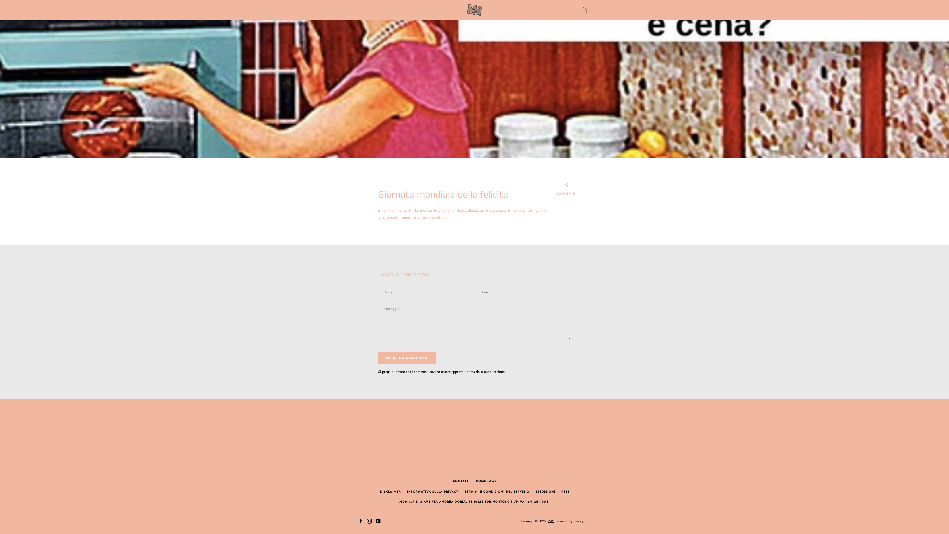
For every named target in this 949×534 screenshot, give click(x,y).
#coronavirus (518, 211)
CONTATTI (461, 481)
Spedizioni (545, 492)
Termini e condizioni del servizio (497, 492)
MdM (551, 521)
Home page (486, 481)
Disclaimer (390, 492)
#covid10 (538, 211)
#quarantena (495, 211)
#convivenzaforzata (433, 217)
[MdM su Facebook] (360, 521)
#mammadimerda (392, 211)
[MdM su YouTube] (378, 521)
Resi (565, 492)
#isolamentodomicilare (397, 217)
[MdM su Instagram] (369, 521)
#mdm (413, 211)
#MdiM (426, 211)
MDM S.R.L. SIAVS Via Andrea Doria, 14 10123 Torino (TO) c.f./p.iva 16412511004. (474, 501)
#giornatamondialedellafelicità (458, 211)
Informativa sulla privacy (432, 492)
